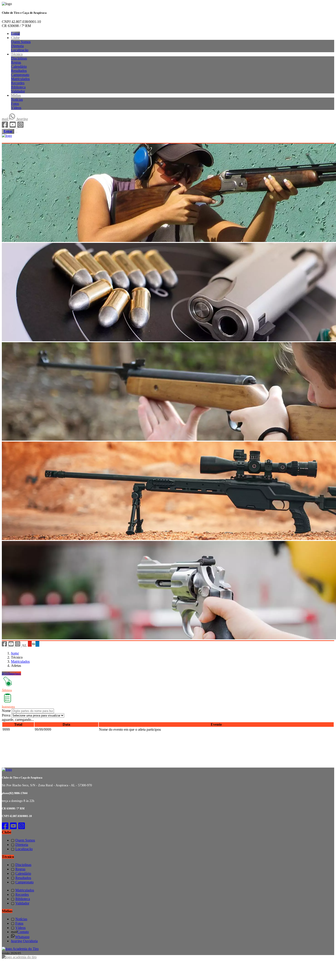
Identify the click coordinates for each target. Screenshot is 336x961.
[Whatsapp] (13, 119)
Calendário (19, 66)
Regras (16, 62)
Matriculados (20, 79)
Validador (18, 91)
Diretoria (17, 46)
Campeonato (20, 75)
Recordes (17, 83)
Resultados (19, 71)
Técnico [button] (17, 54)
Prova (6, 715)
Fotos (15, 104)
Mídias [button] (16, 95)
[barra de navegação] (16, 132)
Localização (19, 50)
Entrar (15, 33)
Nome (6, 711)
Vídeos (16, 108)
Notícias (17, 99)
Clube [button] (15, 38)
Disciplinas (19, 58)
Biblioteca (18, 87)
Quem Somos (21, 42)
